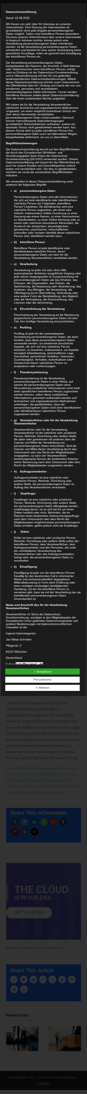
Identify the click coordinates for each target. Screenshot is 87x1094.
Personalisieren (42, 679)
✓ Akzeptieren (42, 671)
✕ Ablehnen (42, 687)
